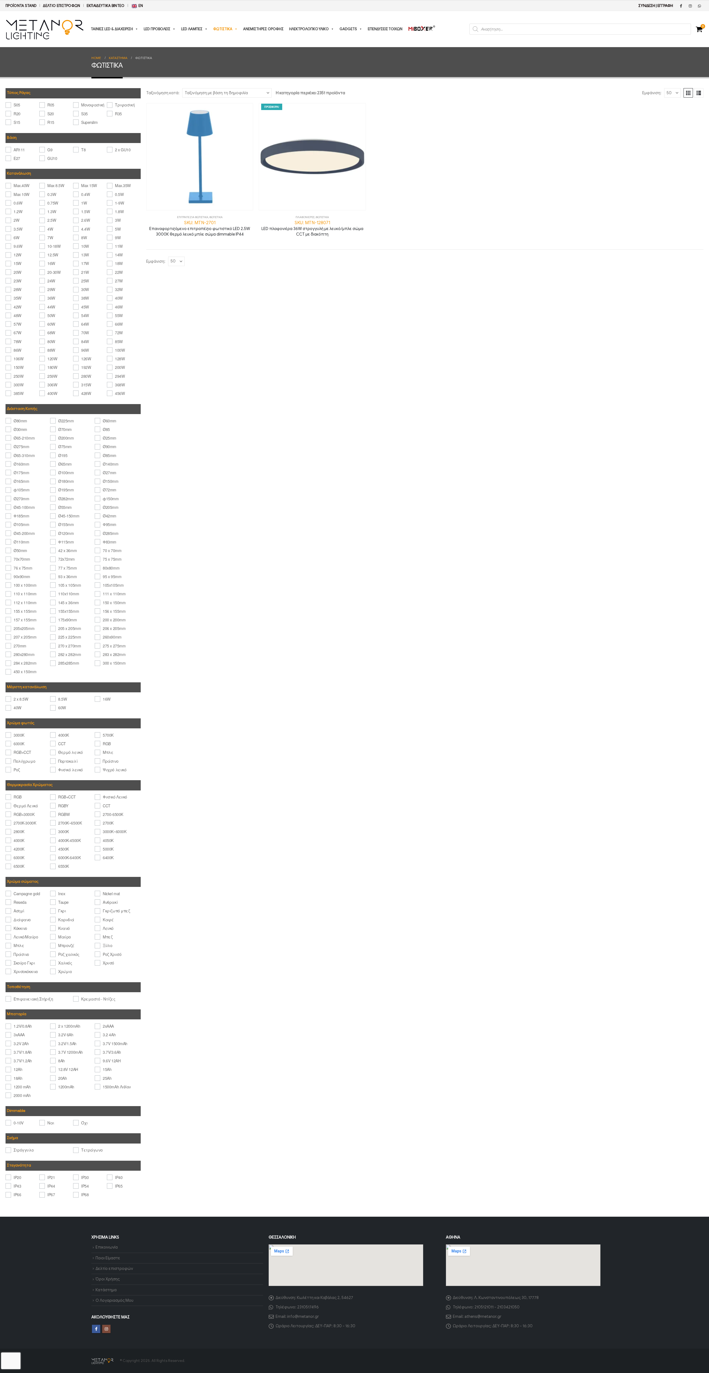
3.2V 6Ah (65, 1034)
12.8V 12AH (68, 1069)
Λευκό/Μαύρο (26, 937)
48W (17, 315)
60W (51, 324)
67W (17, 332)
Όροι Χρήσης (108, 1279)
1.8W (119, 211)
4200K (19, 849)
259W (52, 376)
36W (51, 298)
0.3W (51, 194)
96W (85, 350)
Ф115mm (66, 542)
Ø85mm (109, 455)
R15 (50, 122)
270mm (20, 646)
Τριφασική (125, 105)
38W (85, 298)
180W (52, 367)
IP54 (85, 1186)
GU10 (52, 158)
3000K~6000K (114, 831)
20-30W (53, 272)
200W (120, 367)
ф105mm (21, 489)
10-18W (53, 246)
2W (16, 220)
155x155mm (68, 611)
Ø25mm (109, 438)
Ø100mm (66, 472)
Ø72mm (109, 489)
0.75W (52, 203)
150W (18, 367)
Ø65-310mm (24, 455)
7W (50, 237)
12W (17, 254)
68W (51, 332)
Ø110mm (21, 542)
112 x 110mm (25, 602)
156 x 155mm (114, 611)
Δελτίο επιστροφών (61, 6)
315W (86, 384)
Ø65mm (65, 464)
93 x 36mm (67, 576)
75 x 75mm (112, 559)
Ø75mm (65, 446)
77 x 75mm (67, 568)
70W (85, 332)
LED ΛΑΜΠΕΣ (191, 29)
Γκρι (62, 910)
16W (51, 263)
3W (117, 220)
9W (117, 237)
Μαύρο (64, 937)
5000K (108, 849)
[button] (688, 93)
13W (85, 254)
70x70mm (22, 559)
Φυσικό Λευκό (115, 797)
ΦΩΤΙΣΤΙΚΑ (222, 29)
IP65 (118, 1186)
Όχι (84, 1123)
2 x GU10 (122, 149)
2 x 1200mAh (69, 1026)
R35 (118, 113)
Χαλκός (65, 963)
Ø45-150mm (68, 516)
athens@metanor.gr (482, 1316)
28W (17, 289)
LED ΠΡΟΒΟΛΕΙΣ (157, 29)
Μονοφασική (92, 105)
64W (85, 324)
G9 (49, 149)
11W (119, 246)
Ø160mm (21, 464)
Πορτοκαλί (68, 761)
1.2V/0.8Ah (23, 1026)
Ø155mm (66, 524)
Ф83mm (109, 542)
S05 (17, 105)
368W (120, 384)
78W (17, 341)
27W (119, 281)
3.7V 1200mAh (70, 1052)
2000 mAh (22, 1095)
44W (51, 307)
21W (85, 272)
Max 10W (21, 194)
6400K (108, 857)
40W (119, 298)
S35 (84, 113)
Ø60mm (109, 420)
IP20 (17, 1177)
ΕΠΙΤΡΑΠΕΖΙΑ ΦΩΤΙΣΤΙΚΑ (192, 217)
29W (51, 289)
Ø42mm (109, 516)
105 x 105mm (69, 585)
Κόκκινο (20, 928)
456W (120, 393)
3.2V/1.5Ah (67, 1043)
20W (17, 272)
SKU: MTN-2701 (199, 228)
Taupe (63, 902)
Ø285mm (110, 533)
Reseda (20, 902)
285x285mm (68, 663)
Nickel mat (111, 893)
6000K (19, 743)
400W (52, 393)
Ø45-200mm (24, 533)
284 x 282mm (25, 663)
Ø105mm (21, 524)
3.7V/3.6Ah (112, 1052)
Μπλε (108, 752)
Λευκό (108, 928)
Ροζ (17, 769)
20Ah (62, 1078)
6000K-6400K (69, 857)
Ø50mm (20, 550)
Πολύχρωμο (24, 761)
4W (50, 229)
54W (85, 315)
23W (17, 281)
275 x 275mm (114, 646)
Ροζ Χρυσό (112, 954)
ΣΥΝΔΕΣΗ (646, 5)
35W (17, 298)
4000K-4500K (69, 840)
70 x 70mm (112, 550)
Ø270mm (21, 498)
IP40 (118, 1177)
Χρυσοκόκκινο (26, 971)
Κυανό (64, 928)
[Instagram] (690, 6)
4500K (63, 849)
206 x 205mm (114, 628)
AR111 (19, 149)
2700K (108, 823)
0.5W (119, 194)
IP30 (85, 1177)
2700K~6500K (70, 823)
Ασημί (19, 910)
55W (119, 315)
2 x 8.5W (21, 699)
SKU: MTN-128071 (312, 228)
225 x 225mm (69, 637)
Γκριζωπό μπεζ (116, 910)
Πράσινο (110, 761)
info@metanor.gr (303, 1316)
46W (119, 307)
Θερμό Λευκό (26, 805)
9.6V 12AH (111, 1060)
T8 (83, 149)
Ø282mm (66, 498)
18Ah (18, 1078)
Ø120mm (66, 533)
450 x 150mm (25, 671)
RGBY (63, 805)
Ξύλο (107, 945)
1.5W (85, 211)
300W (18, 384)
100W (120, 350)
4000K (63, 735)
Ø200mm (66, 438)
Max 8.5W (55, 185)
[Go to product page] (200, 156)
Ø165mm (21, 481)
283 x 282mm (114, 654)
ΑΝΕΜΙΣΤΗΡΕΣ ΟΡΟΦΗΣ (263, 29)
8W (84, 237)
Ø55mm (65, 507)
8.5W (62, 699)
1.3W (51, 211)
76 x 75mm (23, 568)
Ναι (50, 1123)
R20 (17, 113)
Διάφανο (22, 919)
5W (117, 229)
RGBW (64, 814)
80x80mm (111, 568)
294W (120, 376)
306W (52, 384)
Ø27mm (109, 472)
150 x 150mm (114, 602)
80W (51, 341)
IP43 (17, 1186)
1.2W (18, 211)
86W (17, 350)
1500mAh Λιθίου (117, 1086)
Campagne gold (27, 893)
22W (119, 272)
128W (120, 358)
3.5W (18, 229)
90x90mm (22, 576)
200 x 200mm (114, 619)
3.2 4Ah (109, 1034)
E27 (17, 158)
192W (86, 367)
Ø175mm (21, 472)
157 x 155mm (25, 619)
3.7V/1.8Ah (23, 1052)
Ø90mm (109, 446)
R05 (50, 105)
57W (17, 324)
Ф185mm (21, 516)
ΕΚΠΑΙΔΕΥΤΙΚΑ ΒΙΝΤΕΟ (106, 6)
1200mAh (66, 1086)
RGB (107, 743)
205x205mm (24, 628)
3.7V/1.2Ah (23, 1060)
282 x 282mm (69, 654)
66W (119, 324)
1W (84, 203)
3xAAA (19, 1034)
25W (85, 281)
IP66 (17, 1194)
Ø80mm (20, 420)
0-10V (19, 1123)
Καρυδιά (66, 919)
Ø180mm (66, 481)
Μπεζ (107, 937)
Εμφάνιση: (651, 92)
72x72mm (66, 559)
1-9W (119, 203)
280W (86, 376)
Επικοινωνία (107, 1247)
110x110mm (68, 593)
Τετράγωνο (91, 1150)
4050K (108, 840)
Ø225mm (66, 420)
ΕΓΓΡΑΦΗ (665, 5)
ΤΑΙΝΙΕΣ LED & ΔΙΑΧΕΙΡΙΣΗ (112, 29)
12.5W (52, 254)
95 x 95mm (112, 576)
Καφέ (108, 919)
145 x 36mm (68, 602)
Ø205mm (110, 507)
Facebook (96, 1329)
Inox (61, 893)
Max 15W (89, 185)
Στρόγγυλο (24, 1150)
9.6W (18, 246)
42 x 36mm (67, 550)
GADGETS (348, 29)
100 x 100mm (25, 585)
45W (85, 307)
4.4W (85, 229)
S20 (50, 113)
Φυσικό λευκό (70, 769)
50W (51, 315)
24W (51, 281)
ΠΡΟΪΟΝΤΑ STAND (21, 6)
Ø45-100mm (24, 507)
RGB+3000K (24, 814)
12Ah (18, 1069)
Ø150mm (110, 481)
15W (17, 263)
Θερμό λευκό (70, 752)
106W (18, 358)
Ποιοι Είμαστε (108, 1257)
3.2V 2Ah (21, 1043)
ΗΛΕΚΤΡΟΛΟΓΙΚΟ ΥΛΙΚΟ (309, 29)
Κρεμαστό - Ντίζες (98, 999)
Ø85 (106, 429)
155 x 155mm (25, 611)
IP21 (51, 1177)
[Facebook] (681, 6)
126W (86, 358)
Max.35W (123, 185)
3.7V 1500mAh (115, 1043)
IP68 (85, 1194)
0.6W (18, 203)
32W (119, 289)
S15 (17, 122)
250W (18, 376)
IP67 (51, 1194)
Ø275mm (21, 446)
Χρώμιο (65, 971)
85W (119, 341)
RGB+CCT (22, 752)
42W (17, 307)
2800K (19, 831)
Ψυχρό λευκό (114, 769)
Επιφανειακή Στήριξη (33, 999)
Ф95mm (109, 524)
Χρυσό (108, 963)
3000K (19, 735)
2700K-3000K (25, 823)
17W (85, 263)
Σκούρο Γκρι (24, 963)
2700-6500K (113, 814)
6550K (63, 866)
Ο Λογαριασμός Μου (114, 1300)
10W (85, 246)
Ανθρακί (110, 902)
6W (16, 237)
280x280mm (24, 654)
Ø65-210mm (24, 438)
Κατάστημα (106, 1289)
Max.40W (21, 185)
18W (119, 263)
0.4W (85, 194)
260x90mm (112, 637)
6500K (19, 866)
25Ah (107, 1078)
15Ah (107, 1069)
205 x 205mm (69, 628)
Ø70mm (65, 429)
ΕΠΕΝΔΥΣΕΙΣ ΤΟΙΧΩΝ (385, 29)
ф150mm (111, 498)
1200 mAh (22, 1086)
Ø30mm (20, 429)
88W (51, 350)
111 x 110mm (114, 593)
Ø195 (62, 455)
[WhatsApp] (699, 6)
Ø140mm (110, 464)
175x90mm (67, 619)
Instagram (106, 1329)
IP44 (51, 1186)
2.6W (85, 220)
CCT (62, 743)
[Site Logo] (45, 29)
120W (52, 358)
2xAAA (108, 1026)
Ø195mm (66, 489)
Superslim (89, 122)
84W (85, 341)
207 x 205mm (25, 637)
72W (119, 332)
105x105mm (113, 585)
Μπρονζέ (66, 945)
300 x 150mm (114, 663)
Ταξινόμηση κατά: (162, 92)
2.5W (51, 220)
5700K (108, 735)
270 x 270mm (69, 646)
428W (86, 393)
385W (18, 393)
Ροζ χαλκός (68, 954)
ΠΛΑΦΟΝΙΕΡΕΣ (305, 217)
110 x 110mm (25, 593)
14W (119, 254)
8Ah (61, 1060)
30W (85, 289)
